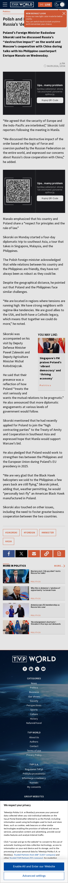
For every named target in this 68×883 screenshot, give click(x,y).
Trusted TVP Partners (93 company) (26, 858)
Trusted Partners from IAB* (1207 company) (34, 855)
